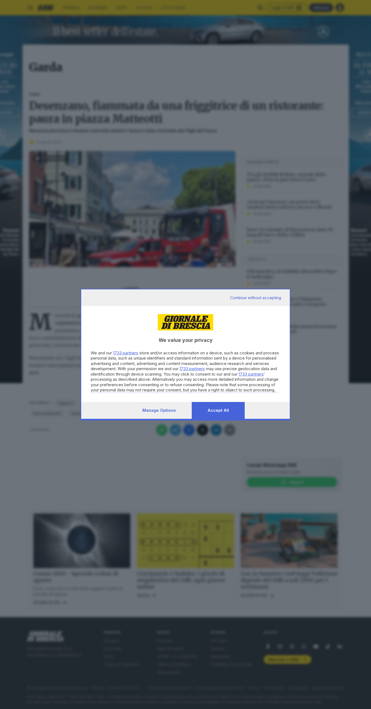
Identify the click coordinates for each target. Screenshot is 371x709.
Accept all (218, 410)
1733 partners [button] (125, 352)
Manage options (159, 410)
